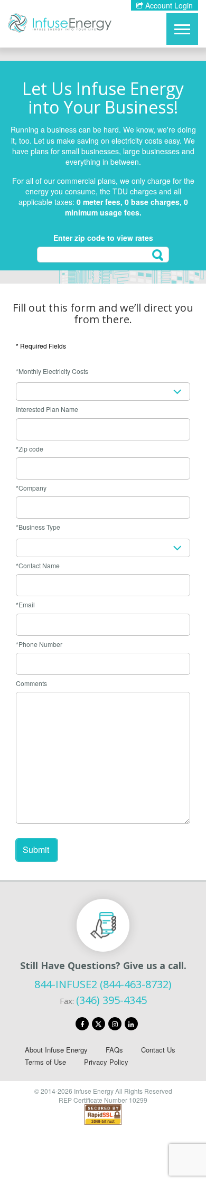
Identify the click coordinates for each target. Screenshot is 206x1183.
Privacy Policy (106, 1062)
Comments (31, 683)
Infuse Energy (59, 23)
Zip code (30, 448)
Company (32, 487)
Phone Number (40, 644)
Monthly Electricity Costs (53, 371)
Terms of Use (45, 1062)
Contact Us (158, 1050)
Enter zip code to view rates (103, 237)
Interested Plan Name (47, 409)
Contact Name (39, 565)
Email (26, 604)
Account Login (168, 5)
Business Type (39, 526)
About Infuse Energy (56, 1050)
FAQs (114, 1050)
